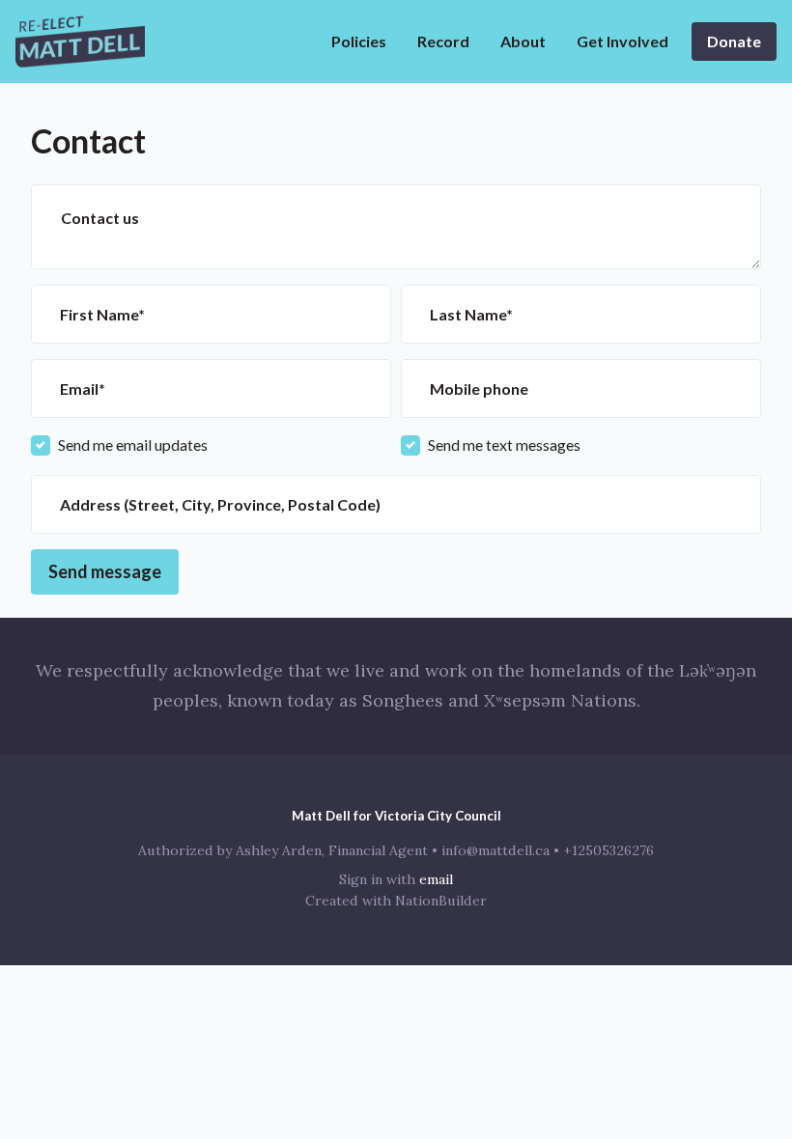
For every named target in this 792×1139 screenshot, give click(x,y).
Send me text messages (504, 444)
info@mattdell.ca (495, 850)
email (436, 879)
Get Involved (622, 41)
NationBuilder (441, 900)
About (523, 41)
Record (443, 41)
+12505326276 (608, 850)
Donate (734, 41)
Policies (358, 41)
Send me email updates (133, 444)
